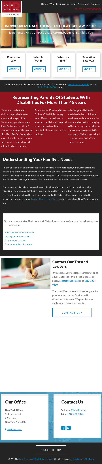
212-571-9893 (76, 414)
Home (44, 4)
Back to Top (51, 450)
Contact (96, 4)
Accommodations (15, 240)
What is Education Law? (62, 4)
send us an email (78, 84)
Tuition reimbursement (19, 232)
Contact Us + (51, 41)
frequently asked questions (44, 199)
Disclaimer (78, 459)
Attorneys (84, 4)
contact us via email (69, 280)
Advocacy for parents (18, 244)
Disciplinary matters (18, 236)
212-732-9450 (90, 9)
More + (14, 69)
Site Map (89, 459)
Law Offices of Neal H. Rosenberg (36, 459)
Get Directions (14, 429)
